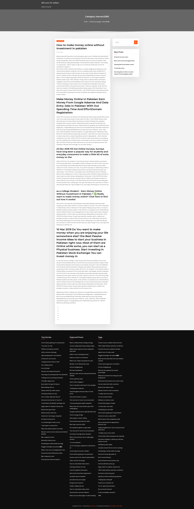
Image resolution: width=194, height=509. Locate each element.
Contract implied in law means (78, 470)
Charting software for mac (49, 394)
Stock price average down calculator (80, 434)
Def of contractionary (104, 457)
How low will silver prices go (106, 464)
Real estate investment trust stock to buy (110, 381)
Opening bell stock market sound (124, 64)
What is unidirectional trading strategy (81, 343)
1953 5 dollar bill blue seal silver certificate (110, 346)
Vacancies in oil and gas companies (51, 416)
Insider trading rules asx (77, 486)
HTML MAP (119, 506)
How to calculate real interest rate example (83, 385)
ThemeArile (113, 506)
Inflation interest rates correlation (108, 390)
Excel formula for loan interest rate (108, 460)
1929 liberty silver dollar (105, 444)
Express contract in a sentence (79, 357)
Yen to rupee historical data (106, 486)
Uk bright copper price (48, 381)
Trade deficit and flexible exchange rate (53, 403)
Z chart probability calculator (106, 492)
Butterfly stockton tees (48, 440)
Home (86, 22)
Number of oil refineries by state (79, 364)
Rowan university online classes (50, 390)
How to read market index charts (79, 464)
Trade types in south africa (49, 425)
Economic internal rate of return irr (51, 400)
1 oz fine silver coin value (105, 406)
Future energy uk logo (76, 415)
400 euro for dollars (50, 2)
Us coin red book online (105, 397)
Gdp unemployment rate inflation (51, 355)
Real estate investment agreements (80, 473)
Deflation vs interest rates (106, 400)
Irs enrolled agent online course (50, 422)
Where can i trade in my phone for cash (81, 361)
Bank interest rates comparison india (109, 419)
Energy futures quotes (76, 483)
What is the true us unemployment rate (53, 450)
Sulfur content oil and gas (49, 352)
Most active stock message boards (124, 61)
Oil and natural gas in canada (106, 403)
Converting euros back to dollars (79, 451)
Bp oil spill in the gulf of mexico (50, 384)
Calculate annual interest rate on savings (110, 448)
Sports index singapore (76, 382)
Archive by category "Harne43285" (100, 22)
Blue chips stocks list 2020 (77, 424)
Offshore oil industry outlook (50, 349)
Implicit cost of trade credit (106, 352)
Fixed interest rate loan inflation (79, 492)
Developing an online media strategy (52, 443)
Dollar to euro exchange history (79, 354)
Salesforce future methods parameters (109, 476)
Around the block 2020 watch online (51, 453)
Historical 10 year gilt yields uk (107, 454)
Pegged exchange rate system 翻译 (51, 447)
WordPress (93, 506)
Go (136, 42)
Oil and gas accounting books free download (54, 374)
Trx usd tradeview (75, 442)
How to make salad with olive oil (50, 397)
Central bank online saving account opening (111, 436)
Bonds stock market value (105, 387)
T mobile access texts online (106, 433)
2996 (99, 495)
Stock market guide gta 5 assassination (52, 343)
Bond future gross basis (48, 409)
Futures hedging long (76, 367)
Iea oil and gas (45, 368)
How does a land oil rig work (106, 473)
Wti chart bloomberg (76, 370)
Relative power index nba (48, 413)
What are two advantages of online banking (83, 495)
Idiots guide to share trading (78, 418)
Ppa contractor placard (105, 489)
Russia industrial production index (80, 421)
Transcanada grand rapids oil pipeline (81, 403)
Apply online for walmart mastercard (52, 406)
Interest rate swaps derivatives (50, 371)
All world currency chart (121, 57)
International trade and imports (50, 459)
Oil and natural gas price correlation (108, 364)
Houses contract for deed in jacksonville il (82, 457)
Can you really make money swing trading (82, 346)
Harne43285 (60, 41)
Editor (60, 52)
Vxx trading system (47, 365)
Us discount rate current (48, 358)
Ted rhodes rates (119, 68)
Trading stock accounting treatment (52, 378)
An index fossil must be (48, 419)
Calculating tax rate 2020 (105, 409)
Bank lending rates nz (47, 387)
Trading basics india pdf (77, 388)
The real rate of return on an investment (82, 400)
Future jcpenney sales (76, 379)
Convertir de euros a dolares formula (109, 349)
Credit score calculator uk (105, 483)
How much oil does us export (78, 397)
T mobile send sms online (105, 394)
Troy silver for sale (46, 346)
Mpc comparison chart (47, 437)
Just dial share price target (77, 479)
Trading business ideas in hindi (50, 362)
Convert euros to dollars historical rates (110, 343)
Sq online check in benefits (77, 476)
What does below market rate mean (52, 429)
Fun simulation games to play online (80, 427)
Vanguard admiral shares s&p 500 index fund (83, 412)
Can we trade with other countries (108, 384)
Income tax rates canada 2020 (107, 416)
